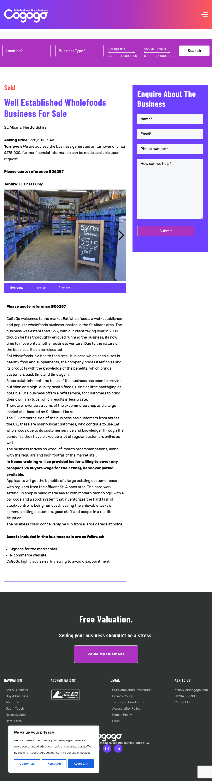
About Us (12, 702)
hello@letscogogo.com (191, 690)
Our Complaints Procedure (131, 690)
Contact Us (183, 702)
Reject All (54, 763)
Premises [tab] (65, 288)
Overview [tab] (16, 288)
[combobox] (26, 51)
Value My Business (106, 654)
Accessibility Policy (126, 708)
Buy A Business (17, 696)
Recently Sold (16, 715)
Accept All (81, 763)
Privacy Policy (122, 696)
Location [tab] (41, 288)
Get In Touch (15, 708)
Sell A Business (17, 690)
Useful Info (14, 721)
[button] (121, 235)
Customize (27, 763)
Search (194, 51)
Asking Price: (117, 49)
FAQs (116, 721)
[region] (53, 749)
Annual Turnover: (155, 49)
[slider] (109, 52)
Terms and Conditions (128, 702)
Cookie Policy (122, 715)
